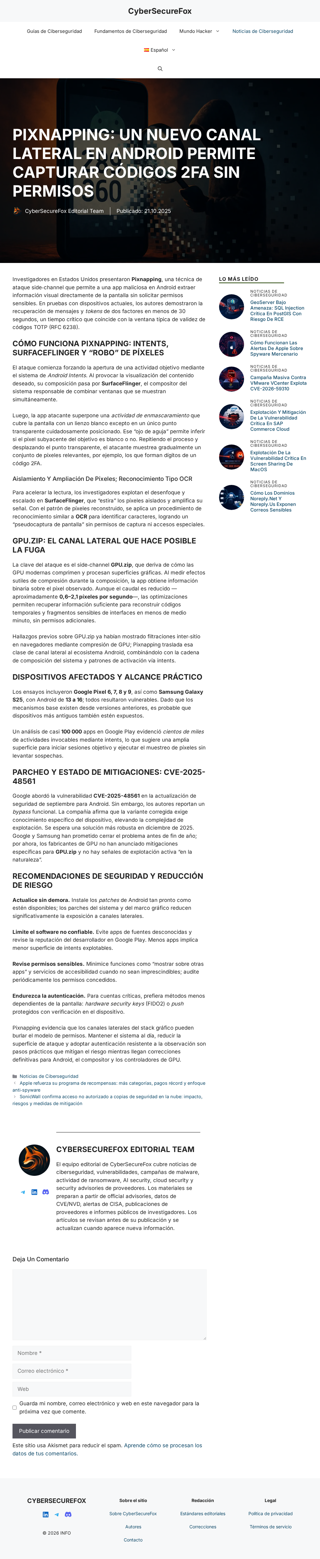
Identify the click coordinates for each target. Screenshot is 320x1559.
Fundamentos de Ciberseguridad (130, 31)
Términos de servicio (271, 1526)
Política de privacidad (270, 1513)
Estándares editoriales (202, 1513)
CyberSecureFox (160, 11)
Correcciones (202, 1526)
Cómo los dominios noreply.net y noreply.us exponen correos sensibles (273, 501)
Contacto (133, 1539)
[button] (160, 68)
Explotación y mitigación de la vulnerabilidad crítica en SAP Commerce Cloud (278, 420)
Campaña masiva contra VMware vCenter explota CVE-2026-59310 (278, 383)
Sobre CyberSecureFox (133, 1513)
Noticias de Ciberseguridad (262, 31)
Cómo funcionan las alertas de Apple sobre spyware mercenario (276, 348)
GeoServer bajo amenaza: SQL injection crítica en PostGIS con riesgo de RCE (277, 310)
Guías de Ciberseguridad (54, 31)
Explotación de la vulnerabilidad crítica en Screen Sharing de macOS (278, 461)
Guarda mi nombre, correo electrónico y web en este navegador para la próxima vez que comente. (109, 1407)
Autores (133, 1526)
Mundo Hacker (195, 31)
